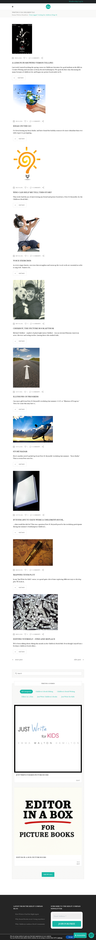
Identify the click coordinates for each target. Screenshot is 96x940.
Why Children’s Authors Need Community (30, 924)
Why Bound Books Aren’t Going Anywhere (30, 919)
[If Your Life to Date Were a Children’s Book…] (26, 491)
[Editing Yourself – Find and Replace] (35, 612)
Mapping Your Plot (24, 575)
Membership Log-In (76, 1)
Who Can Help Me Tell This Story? (32, 192)
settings (59, 938)
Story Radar (20, 452)
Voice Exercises (22, 261)
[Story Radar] (33, 429)
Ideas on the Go (22, 126)
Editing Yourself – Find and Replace (34, 639)
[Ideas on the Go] (29, 101)
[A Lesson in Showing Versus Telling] (22, 39)
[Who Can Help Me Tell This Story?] (27, 164)
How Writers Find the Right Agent (27, 914)
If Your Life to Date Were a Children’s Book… (38, 520)
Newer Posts (19, 660)
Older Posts (77, 660)
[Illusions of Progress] (26, 367)
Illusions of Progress (26, 397)
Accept (71, 937)
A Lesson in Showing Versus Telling (32, 63)
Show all (48, 874)
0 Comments (35, 58)
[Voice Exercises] (26, 231)
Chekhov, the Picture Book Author (33, 328)
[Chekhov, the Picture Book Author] (29, 299)
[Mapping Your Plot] (33, 552)
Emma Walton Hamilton (20, 15)
